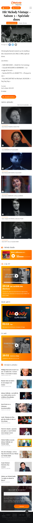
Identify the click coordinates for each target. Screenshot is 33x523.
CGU (20, 515)
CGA (23, 515)
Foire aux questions (14, 514)
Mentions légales (28, 514)
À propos (3, 514)
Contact (8, 515)
